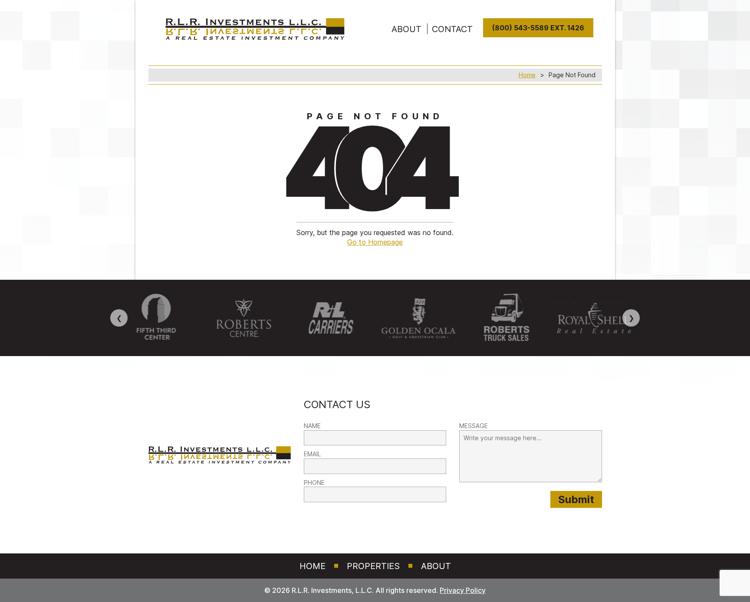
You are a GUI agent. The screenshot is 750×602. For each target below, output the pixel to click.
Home (527, 75)
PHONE (314, 482)
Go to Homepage (375, 242)
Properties (373, 566)
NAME (312, 425)
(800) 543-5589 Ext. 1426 (538, 27)
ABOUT (406, 29)
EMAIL (312, 454)
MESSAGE (473, 425)
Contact (452, 29)
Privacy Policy (463, 590)
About (436, 566)
